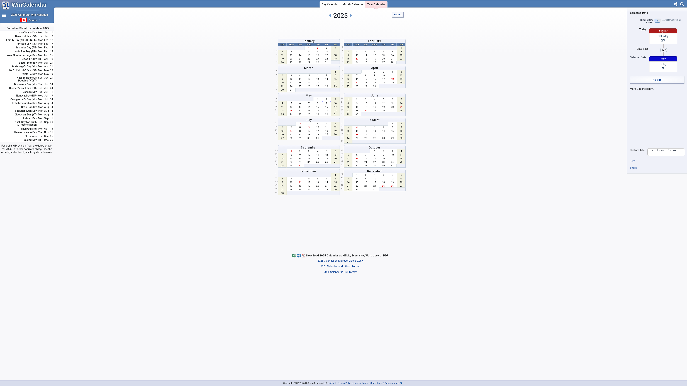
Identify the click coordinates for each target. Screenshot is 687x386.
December (374, 171)
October (374, 147)
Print (632, 161)
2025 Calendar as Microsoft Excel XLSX (340, 260)
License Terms (361, 383)
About (332, 383)
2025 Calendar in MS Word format (340, 266)
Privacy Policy (345, 383)
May (309, 95)
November (308, 171)
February (374, 41)
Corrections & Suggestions (384, 383)
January (309, 41)
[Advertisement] (340, 28)
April (374, 68)
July (309, 120)
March (308, 68)
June (374, 95)
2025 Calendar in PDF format (340, 272)
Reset (398, 14)
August (374, 120)
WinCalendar (29, 4)
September (309, 147)
